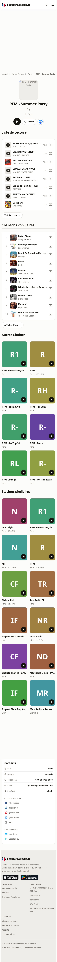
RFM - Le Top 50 (11, 443)
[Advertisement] (28, 41)
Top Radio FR (37, 600)
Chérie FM (8, 600)
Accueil (5, 74)
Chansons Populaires (11, 897)
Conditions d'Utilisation (32, 948)
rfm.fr (50, 791)
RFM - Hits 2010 (11, 406)
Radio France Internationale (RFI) (42, 910)
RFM (32, 370)
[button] (14, 354)
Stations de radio (9, 888)
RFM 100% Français (13, 370)
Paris (30, 74)
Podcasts (5, 892)
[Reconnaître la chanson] (41, 122)
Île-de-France (18, 74)
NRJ (4, 563)
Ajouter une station (10, 925)
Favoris (31, 121)
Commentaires (8, 934)
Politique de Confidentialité (11, 948)
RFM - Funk (36, 443)
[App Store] (10, 877)
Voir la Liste (10, 215)
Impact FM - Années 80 (14, 636)
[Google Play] (29, 877)
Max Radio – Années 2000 (42, 709)
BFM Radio (34, 904)
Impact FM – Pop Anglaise (14, 709)
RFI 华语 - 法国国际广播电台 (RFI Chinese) (41, 889)
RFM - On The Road (41, 479)
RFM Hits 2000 (38, 406)
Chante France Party (14, 672)
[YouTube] (50, 145)
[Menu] (52, 4)
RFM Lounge (9, 479)
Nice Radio (36, 636)
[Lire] (17, 121)
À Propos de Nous (9, 921)
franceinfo (34, 899)
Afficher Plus (11, 325)
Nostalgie (7, 527)
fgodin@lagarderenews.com (40, 785)
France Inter (35, 895)
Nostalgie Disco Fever (42, 672)
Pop (28, 109)
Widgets (5, 930)
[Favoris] (47, 5)
